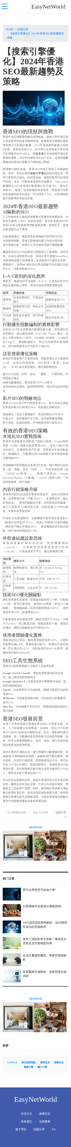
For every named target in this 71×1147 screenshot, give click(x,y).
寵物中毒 (28, 1067)
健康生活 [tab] (44, 1113)
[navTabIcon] (4, 6)
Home (10, 29)
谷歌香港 (38, 153)
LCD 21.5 (12, 1062)
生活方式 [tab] (26, 1113)
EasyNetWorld (48, 6)
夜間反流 (45, 1062)
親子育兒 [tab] (20, 1129)
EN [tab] (54, 1129)
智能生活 (59, 1062)
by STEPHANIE (16, 812)
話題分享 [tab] (39, 1129)
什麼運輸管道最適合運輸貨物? (42, 906)
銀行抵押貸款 (29, 1062)
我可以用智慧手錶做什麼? (39, 889)
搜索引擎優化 (38, 173)
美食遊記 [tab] (26, 1121)
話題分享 (22, 29)
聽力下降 (42, 1067)
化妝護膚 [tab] (44, 1121)
